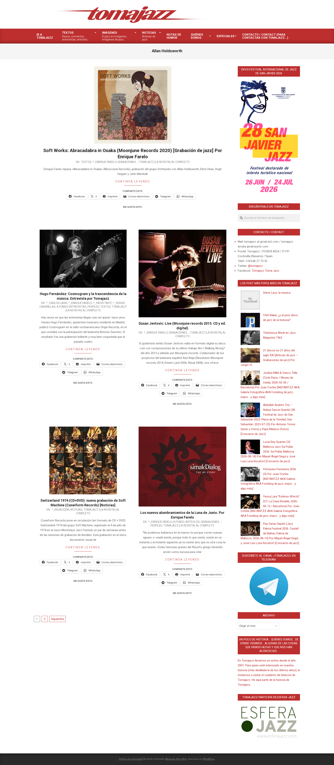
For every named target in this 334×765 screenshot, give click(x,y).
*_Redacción (60, 509)
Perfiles (93, 306)
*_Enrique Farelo (104, 161)
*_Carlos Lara (56, 303)
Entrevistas (77, 306)
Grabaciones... (128, 161)
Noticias (76, 509)
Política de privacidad (131, 759)
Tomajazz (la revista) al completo (164, 161)
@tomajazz (255, 266)
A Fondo (62, 306)
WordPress (208, 759)
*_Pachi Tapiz (102, 303)
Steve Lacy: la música (277, 292)
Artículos (192, 521)
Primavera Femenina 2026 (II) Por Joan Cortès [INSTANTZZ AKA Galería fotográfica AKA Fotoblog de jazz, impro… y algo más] (268, 478)
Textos (86, 161)
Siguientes (57, 619)
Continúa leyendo (132, 181)
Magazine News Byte (176, 759)
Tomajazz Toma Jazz (265, 270)
